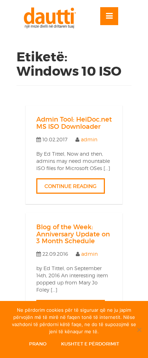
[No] (139, 329)
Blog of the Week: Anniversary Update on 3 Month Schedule (73, 234)
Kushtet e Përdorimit (90, 344)
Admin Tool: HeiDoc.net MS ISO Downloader (74, 123)
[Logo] (53, 18)
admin (89, 139)
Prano (38, 344)
